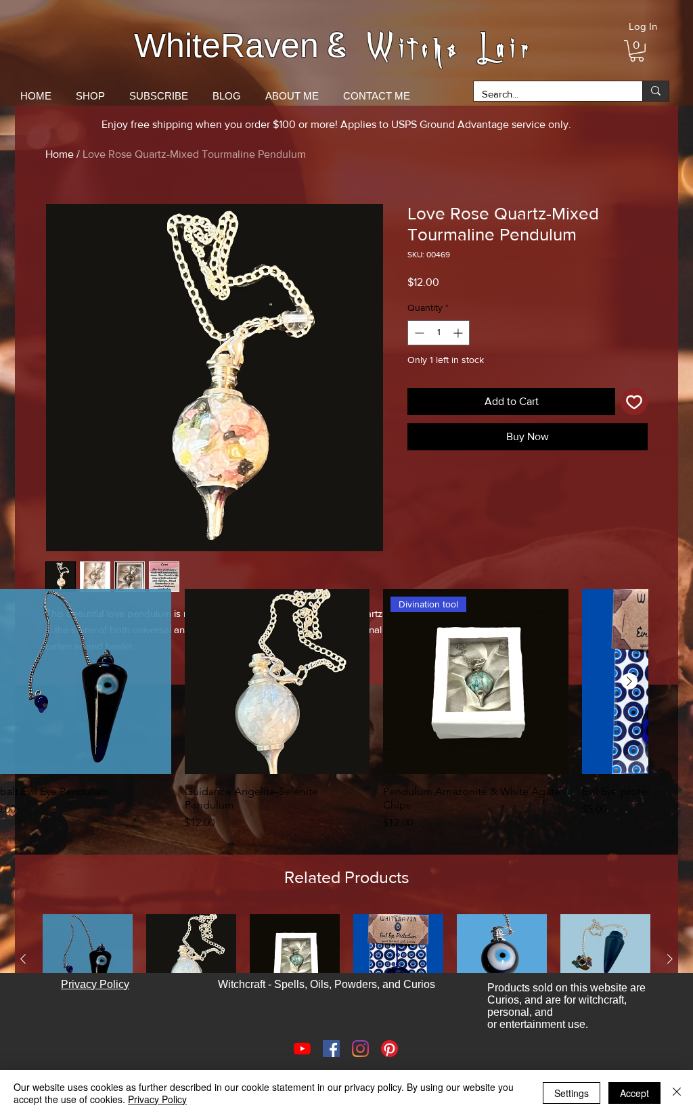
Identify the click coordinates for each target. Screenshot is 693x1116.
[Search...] (655, 91)
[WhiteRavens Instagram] (360, 1048)
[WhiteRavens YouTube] (302, 1048)
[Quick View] (277, 682)
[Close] (677, 1093)
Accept (634, 1093)
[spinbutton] (438, 333)
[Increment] (459, 333)
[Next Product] (629, 681)
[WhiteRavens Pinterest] (389, 1048)
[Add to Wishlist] (634, 401)
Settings (571, 1093)
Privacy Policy (157, 1099)
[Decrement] (417, 333)
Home (59, 154)
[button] (637, 51)
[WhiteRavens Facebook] (331, 1048)
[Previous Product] (23, 959)
